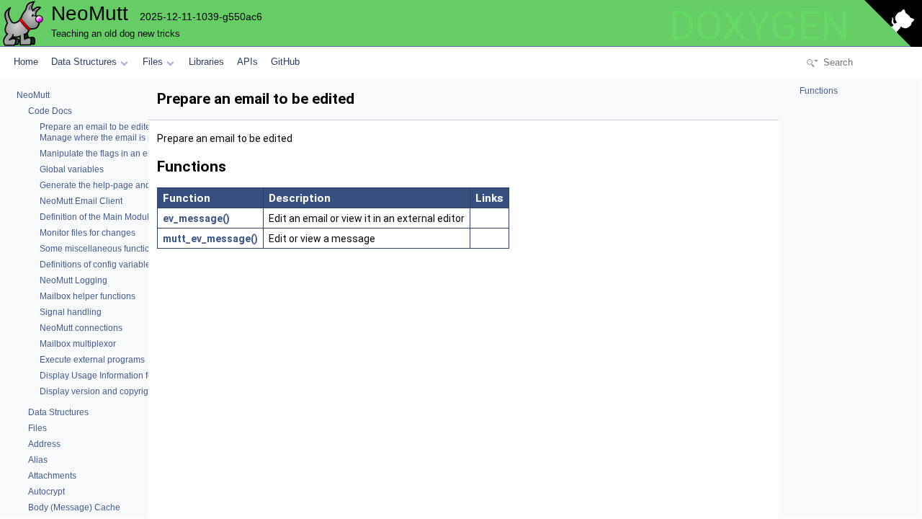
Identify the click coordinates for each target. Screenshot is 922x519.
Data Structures (84, 61)
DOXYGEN (759, 26)
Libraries (206, 61)
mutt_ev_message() (210, 238)
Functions (817, 91)
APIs (247, 61)
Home (26, 61)
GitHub (285, 61)
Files (153, 61)
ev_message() (196, 218)
